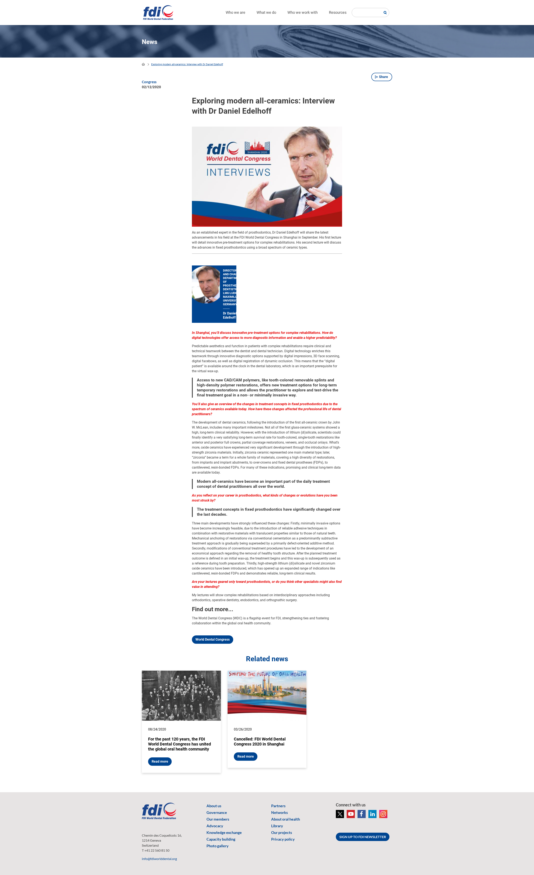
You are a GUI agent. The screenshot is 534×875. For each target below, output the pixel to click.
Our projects (281, 832)
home (143, 64)
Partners (278, 805)
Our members (218, 819)
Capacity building (221, 839)
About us (214, 805)
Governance (217, 812)
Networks (279, 812)
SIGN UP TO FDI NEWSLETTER (362, 837)
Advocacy (215, 825)
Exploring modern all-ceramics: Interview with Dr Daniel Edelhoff (187, 64)
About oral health (285, 819)
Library (277, 825)
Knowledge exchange (224, 832)
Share (383, 77)
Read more (160, 761)
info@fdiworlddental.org (159, 859)
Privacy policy (283, 839)
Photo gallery (218, 846)
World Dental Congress (212, 639)
